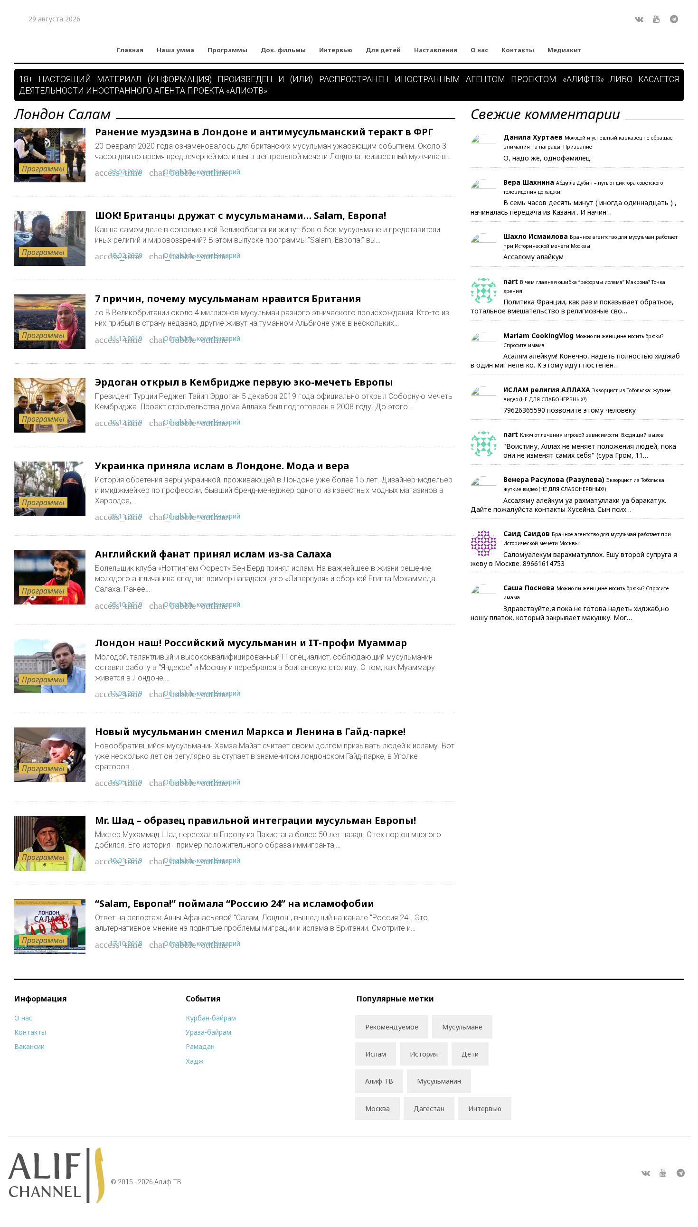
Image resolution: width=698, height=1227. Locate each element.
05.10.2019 (125, 604)
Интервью (335, 50)
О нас (479, 50)
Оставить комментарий (201, 171)
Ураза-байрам (208, 1032)
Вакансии (29, 1046)
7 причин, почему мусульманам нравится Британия (228, 298)
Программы (227, 50)
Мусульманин (439, 1080)
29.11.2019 (125, 515)
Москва (377, 1108)
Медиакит (564, 50)
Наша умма (175, 50)
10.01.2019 (125, 860)
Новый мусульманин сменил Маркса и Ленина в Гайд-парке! (250, 731)
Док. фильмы (283, 50)
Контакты (517, 50)
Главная (130, 50)
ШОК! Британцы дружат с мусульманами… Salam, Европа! (240, 215)
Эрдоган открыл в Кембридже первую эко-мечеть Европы (244, 382)
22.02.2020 (125, 171)
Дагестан (429, 1108)
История (424, 1053)
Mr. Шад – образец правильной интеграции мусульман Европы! (255, 820)
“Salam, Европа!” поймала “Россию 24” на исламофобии (234, 903)
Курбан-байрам (211, 1017)
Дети (470, 1053)
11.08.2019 (125, 693)
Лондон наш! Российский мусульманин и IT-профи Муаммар (251, 642)
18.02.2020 (125, 255)
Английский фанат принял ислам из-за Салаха (213, 553)
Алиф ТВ (379, 1080)
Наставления (435, 50)
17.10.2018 (125, 943)
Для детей (383, 50)
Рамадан (200, 1046)
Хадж (195, 1061)
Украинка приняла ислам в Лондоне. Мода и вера (222, 465)
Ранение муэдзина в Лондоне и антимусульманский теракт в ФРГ (264, 131)
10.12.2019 (125, 421)
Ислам (375, 1053)
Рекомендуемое (391, 1026)
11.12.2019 (125, 338)
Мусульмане (462, 1026)
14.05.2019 (125, 781)
